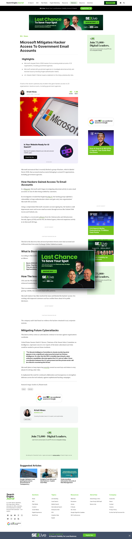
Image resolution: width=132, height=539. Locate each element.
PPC (52, 512)
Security (30, 389)
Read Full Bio (27, 419)
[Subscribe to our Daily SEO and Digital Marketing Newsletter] (120, 3)
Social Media (35, 509)
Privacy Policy (113, 509)
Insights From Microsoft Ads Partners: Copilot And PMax (48, 480)
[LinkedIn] (11, 515)
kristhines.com (38, 412)
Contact (111, 504)
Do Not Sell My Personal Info (116, 512)
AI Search (31, 3)
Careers (111, 507)
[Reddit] (14, 518)
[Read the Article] (28, 473)
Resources (65, 3)
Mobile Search (55, 504)
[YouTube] (14, 515)
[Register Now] (101, 138)
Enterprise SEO (55, 509)
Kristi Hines (32, 92)
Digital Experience (37, 512)
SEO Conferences (75, 515)
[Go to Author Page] (22, 92)
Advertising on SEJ (95, 498)
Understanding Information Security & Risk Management (68, 480)
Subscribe (112, 498)
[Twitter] (21, 515)
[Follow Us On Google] (49, 398)
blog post (27, 189)
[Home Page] (15, 3)
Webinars (73, 3)
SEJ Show (73, 509)
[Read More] (101, 218)
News (23, 389)
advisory (42, 217)
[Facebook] (18, 515)
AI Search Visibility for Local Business (99, 258)
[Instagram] (11, 518)
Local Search (54, 501)
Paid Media (44, 3)
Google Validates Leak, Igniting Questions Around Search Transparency (27, 481)
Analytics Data (55, 515)
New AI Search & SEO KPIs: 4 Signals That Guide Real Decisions (100, 150)
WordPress (35, 515)
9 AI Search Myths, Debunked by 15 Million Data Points (99, 230)
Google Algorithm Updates (78, 512)
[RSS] (18, 518)
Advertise (90, 3)
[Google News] (7, 515)
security (46, 367)
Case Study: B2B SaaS (96, 501)
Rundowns (73, 501)
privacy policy (56, 455)
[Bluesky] (7, 518)
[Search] (124, 3)
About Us (82, 3)
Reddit (53, 518)
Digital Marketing (55, 3)
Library (72, 504)
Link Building (54, 498)
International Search (56, 507)
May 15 (50, 197)
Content (34, 507)
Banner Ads (93, 504)
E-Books (73, 507)
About (110, 501)
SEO (37, 3)
